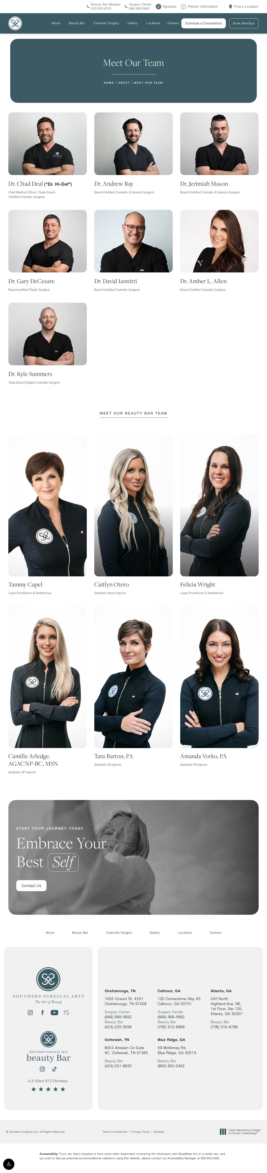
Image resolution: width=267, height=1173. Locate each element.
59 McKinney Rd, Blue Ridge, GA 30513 (177, 1050)
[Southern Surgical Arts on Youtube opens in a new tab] (54, 1013)
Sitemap (159, 1131)
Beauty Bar (77, 23)
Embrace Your (61, 848)
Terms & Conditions (115, 1131)
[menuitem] (30, 1013)
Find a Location (246, 7)
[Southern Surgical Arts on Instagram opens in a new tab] (30, 1013)
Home (109, 82)
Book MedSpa (244, 23)
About (56, 23)
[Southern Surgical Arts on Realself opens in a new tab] (67, 1013)
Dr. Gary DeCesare (31, 284)
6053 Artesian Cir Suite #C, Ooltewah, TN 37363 (126, 1050)
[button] (8, 1164)
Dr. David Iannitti (117, 284)
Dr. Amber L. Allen (203, 284)
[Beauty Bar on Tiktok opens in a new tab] (54, 1069)
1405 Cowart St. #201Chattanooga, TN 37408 (126, 1001)
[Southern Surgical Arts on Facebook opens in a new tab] (42, 1013)
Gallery (133, 23)
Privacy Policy (141, 1131)
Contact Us (31, 885)
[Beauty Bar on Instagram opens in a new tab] (42, 1069)
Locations (153, 23)
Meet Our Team (148, 82)
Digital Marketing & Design (244, 1132)
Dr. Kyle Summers (34, 377)
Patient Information (203, 7)
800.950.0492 (210, 1158)
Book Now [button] (249, 1163)
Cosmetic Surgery (106, 23)
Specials (169, 7)
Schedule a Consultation (203, 23)
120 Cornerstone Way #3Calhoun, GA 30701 (179, 1001)
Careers (173, 23)
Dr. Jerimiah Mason (210, 187)
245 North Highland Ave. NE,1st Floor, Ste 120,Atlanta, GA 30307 (227, 1006)
